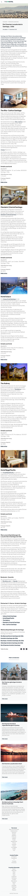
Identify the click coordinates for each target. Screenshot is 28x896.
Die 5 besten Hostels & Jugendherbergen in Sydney (10, 724)
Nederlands (14, 841)
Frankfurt (14, 876)
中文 (14, 850)
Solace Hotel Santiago (9, 299)
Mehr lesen (5, 698)
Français (14, 837)
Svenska (14, 844)
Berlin (14, 869)
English (14, 834)
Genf (14, 875)
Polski (14, 840)
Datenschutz (14, 831)
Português (14, 847)
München (14, 870)
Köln (14, 884)
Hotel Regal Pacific (8, 472)
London (14, 879)
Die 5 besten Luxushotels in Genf (12, 763)
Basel (14, 888)
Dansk (14, 846)
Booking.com (7, 581)
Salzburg (14, 887)
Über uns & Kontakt (14, 829)
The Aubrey (17, 389)
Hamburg (14, 878)
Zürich (14, 882)
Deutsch (14, 832)
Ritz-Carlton (18, 122)
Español (14, 835)
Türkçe (14, 843)
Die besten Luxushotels (13, 21)
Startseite (5, 21)
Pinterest (14, 862)
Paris (14, 873)
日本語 (14, 849)
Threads (14, 861)
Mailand (14, 890)
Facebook (14, 858)
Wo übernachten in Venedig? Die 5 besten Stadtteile (12, 802)
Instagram (14, 856)
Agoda (15, 581)
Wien (14, 872)
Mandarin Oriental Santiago (8, 214)
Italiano (14, 838)
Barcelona (14, 881)
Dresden (14, 885)
